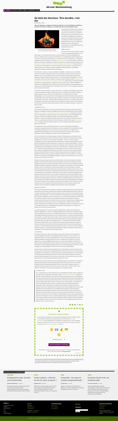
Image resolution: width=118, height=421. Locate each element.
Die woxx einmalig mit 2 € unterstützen (59, 344)
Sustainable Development (51, 362)
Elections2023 (63, 359)
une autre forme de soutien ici (52, 324)
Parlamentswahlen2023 (62, 361)
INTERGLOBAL (31, 10)
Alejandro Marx (37, 383)
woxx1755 (70, 362)
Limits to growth (49, 361)
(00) (30, 407)
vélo (66, 362)
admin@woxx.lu (30, 408)
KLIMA (8, 375)
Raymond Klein (37, 22)
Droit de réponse (102, 405)
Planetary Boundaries (41, 362)
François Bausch (69, 359)
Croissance (37, 359)
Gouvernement (76, 359)
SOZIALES (20, 10)
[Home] (5, 10)
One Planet (55, 361)
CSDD (41, 359)
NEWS (12, 375)
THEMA (62, 375)
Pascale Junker (71, 361)
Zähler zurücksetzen (66, 351)
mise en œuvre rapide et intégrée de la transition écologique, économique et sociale (54, 64)
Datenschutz (102, 408)
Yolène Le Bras (64, 383)
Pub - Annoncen (54, 407)
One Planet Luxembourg (68, 274)
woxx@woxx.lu (36, 410)
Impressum (101, 407)
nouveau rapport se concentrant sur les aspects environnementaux (54, 113)
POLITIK (15, 10)
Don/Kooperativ (54, 408)
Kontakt (29, 403)
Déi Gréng (44, 359)
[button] (113, 10)
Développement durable (51, 359)
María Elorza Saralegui (12, 383)
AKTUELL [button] (8, 10)
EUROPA (89, 375)
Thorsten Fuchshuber (92, 383)
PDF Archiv (77, 404)
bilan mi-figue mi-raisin (62, 60)
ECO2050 (58, 359)
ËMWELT (25, 10)
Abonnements (54, 405)
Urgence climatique (61, 362)
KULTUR (37, 10)
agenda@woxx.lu (34, 412)
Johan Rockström (41, 361)
